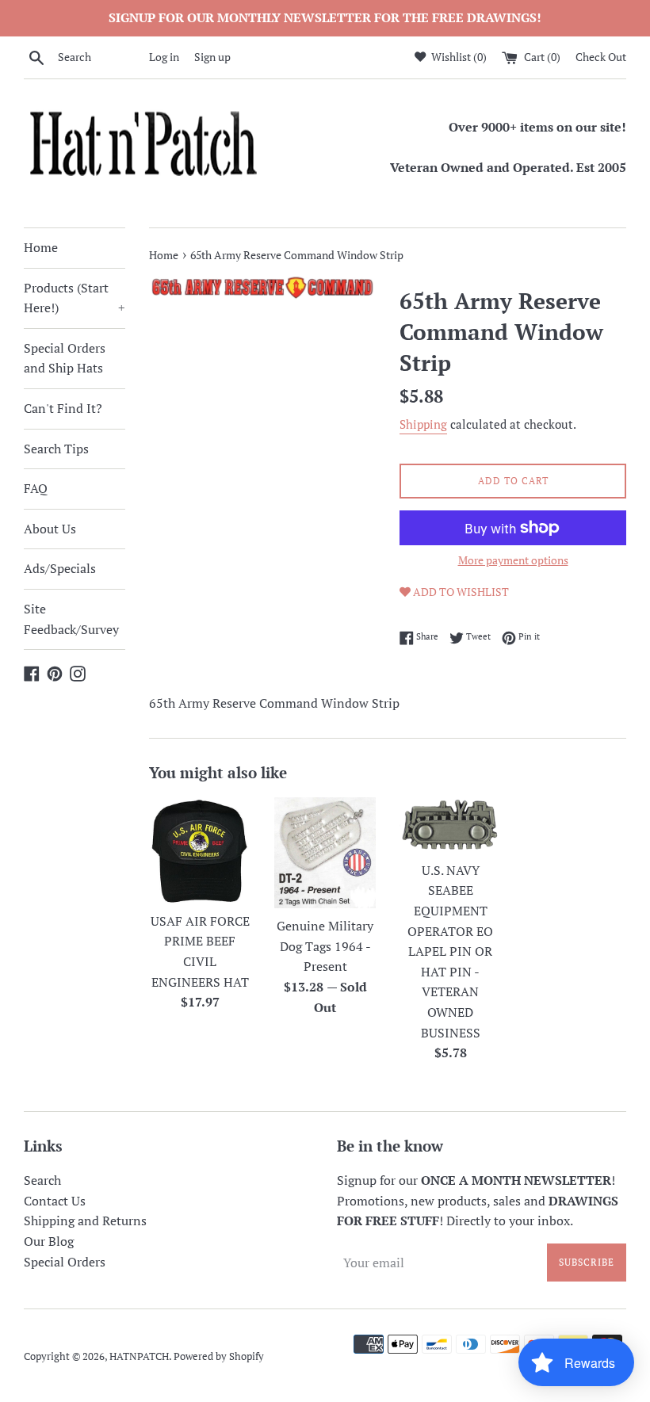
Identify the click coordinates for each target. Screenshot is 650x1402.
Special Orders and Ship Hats (64, 358)
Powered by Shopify (219, 1356)
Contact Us (55, 1200)
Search (42, 1180)
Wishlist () (458, 56)
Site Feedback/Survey (71, 619)
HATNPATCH (139, 1356)
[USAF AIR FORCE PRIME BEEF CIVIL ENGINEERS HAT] (199, 850)
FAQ (36, 488)
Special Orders (64, 1261)
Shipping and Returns (85, 1220)
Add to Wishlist (460, 591)
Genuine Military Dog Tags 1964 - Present (325, 946)
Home (41, 247)
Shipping (423, 424)
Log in (164, 56)
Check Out (600, 56)
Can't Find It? (63, 408)
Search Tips (56, 448)
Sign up (212, 56)
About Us (50, 528)
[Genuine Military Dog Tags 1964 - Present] (325, 852)
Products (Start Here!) (74, 298)
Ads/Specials (60, 568)
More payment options (513, 559)
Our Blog (49, 1241)
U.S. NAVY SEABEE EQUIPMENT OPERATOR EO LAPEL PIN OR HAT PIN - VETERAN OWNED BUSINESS (450, 951)
